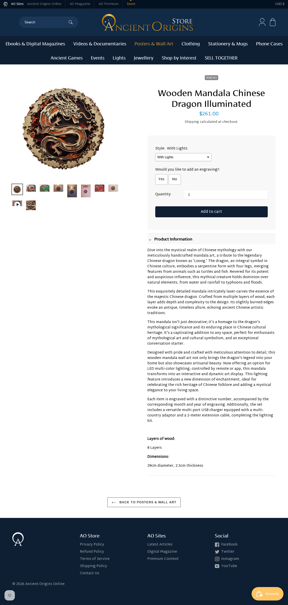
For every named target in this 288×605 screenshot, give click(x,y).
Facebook (229, 544)
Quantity (163, 194)
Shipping (192, 122)
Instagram (230, 559)
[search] (46, 22)
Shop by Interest (179, 57)
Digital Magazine (162, 552)
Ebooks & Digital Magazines (35, 43)
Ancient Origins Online (44, 4)
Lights (119, 57)
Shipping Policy (93, 566)
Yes (161, 179)
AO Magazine (80, 4)
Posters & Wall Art (154, 43)
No (174, 179)
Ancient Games (67, 57)
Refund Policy (92, 552)
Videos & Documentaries (99, 43)
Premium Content (163, 559)
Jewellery (143, 57)
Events (97, 57)
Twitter (227, 552)
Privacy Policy (92, 544)
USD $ (279, 4)
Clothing (191, 43)
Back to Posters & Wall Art (147, 502)
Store (131, 4)
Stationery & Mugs (228, 43)
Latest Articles (160, 544)
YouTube (229, 566)
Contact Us (89, 573)
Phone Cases (269, 43)
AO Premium (109, 4)
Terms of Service (95, 559)
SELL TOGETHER (221, 57)
